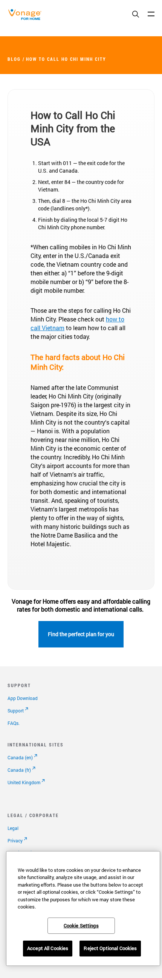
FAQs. (14, 723)
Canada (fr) (19, 770)
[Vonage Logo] (27, 18)
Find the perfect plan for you (81, 634)
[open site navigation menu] (151, 14)
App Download (23, 698)
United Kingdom (24, 782)
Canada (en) (20, 757)
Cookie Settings (81, 925)
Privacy (15, 840)
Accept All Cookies (47, 948)
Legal (13, 828)
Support (16, 711)
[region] (83, 908)
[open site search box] (135, 14)
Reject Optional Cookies (110, 948)
